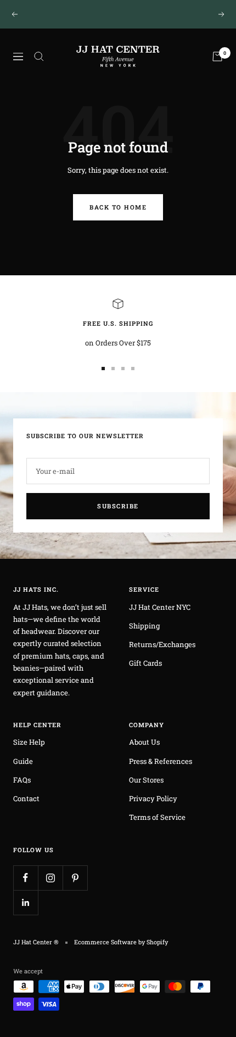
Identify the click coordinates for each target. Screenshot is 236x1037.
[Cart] (217, 56)
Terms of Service (157, 817)
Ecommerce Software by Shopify (121, 942)
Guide (23, 761)
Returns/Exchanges (162, 644)
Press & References (160, 761)
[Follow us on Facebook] (25, 877)
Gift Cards (145, 663)
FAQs (22, 780)
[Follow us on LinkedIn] (25, 902)
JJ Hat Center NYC (159, 607)
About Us (144, 742)
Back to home (118, 207)
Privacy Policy (153, 798)
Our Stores (146, 780)
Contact (26, 798)
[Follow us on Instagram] (50, 877)
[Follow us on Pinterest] (75, 877)
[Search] (39, 56)
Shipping (144, 626)
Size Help (29, 742)
